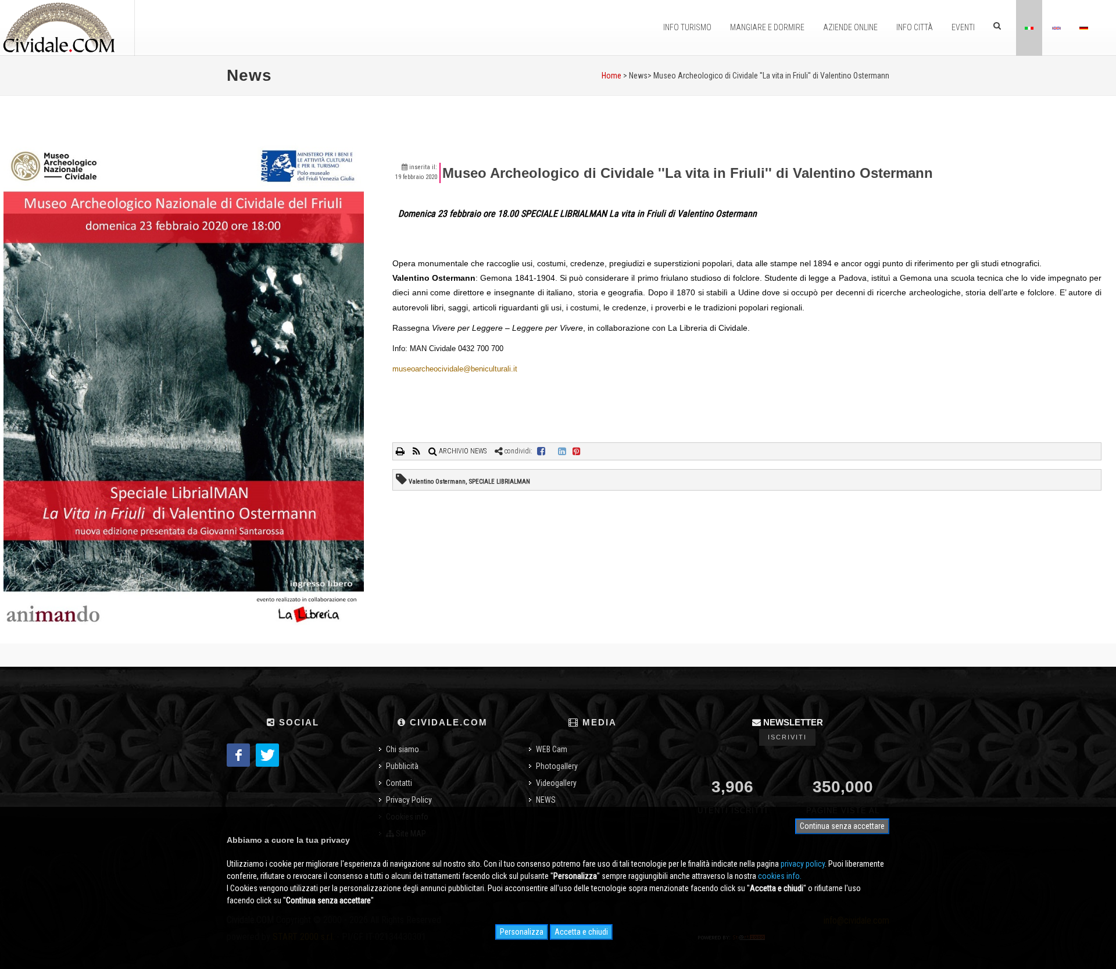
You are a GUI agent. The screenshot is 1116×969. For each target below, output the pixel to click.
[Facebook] (541, 451)
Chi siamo (402, 749)
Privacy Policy (409, 799)
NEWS (546, 799)
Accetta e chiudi (581, 931)
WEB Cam (551, 749)
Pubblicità (402, 766)
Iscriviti (787, 737)
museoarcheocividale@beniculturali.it (454, 368)
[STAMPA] (401, 451)
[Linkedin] (562, 451)
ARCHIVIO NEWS (462, 451)
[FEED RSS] (417, 451)
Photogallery (557, 766)
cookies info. (780, 876)
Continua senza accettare (842, 826)
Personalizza (521, 931)
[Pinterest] (577, 451)
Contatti (399, 783)
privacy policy (803, 863)
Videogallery (556, 783)
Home (611, 75)
